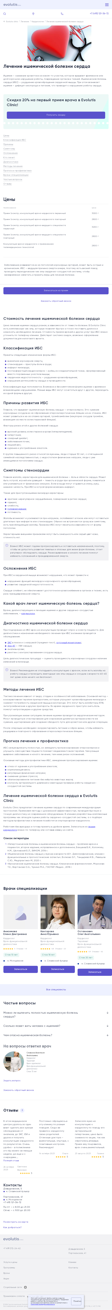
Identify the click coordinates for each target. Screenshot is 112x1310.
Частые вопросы (12, 179)
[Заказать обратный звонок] (62, 13)
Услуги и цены (10, 1262)
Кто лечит (9, 158)
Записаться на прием (56, 291)
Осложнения (10, 153)
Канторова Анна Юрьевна (50, 932)
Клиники (72, 1262)
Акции (6, 1279)
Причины (8, 144)
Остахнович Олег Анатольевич (89, 932)
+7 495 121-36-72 (12, 1202)
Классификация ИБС (14, 140)
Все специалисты (56, 990)
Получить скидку (56, 115)
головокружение (17, 509)
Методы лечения (13, 166)
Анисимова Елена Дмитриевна (15, 932)
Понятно (77, 1301)
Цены (6, 136)
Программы (9, 1268)
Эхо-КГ (11, 646)
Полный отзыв (11, 1161)
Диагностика (10, 162)
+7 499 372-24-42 (12, 1248)
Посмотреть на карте (15, 1222)
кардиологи (28, 614)
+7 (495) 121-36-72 (99, 13)
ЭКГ (10, 643)
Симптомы (9, 149)
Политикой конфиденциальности (43, 1304)
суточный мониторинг (68, 643)
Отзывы (7, 184)
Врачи (6, 1273)
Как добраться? (12, 1227)
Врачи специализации (15, 175)
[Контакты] (33, 13)
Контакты (73, 1268)
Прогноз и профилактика (17, 171)
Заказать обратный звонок (56, 301)
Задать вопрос (12, 1081)
